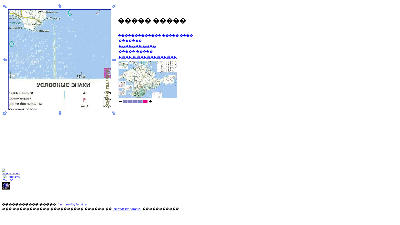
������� (130, 40)
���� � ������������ (148, 57)
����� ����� (136, 51)
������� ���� (137, 46)
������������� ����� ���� (155, 35)
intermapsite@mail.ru (72, 204)
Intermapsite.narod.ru (126, 209)
